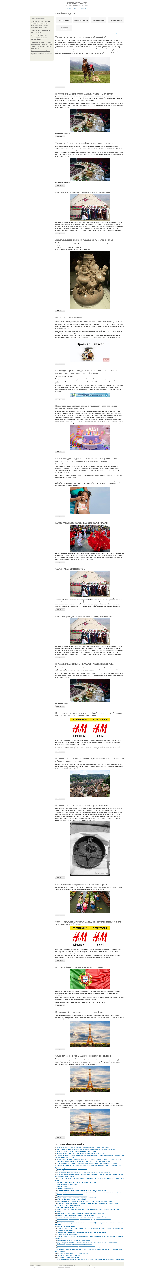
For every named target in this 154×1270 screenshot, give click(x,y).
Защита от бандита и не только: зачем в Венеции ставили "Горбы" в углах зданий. (81, 1232)
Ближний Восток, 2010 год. (39, 35)
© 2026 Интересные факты (35, 1265)
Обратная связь (89, 1265)
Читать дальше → (60, 87)
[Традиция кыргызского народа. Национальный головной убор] (89, 70)
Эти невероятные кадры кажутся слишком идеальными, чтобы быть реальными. (81, 1153)
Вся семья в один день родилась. (67, 1184)
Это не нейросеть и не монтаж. (66, 1171)
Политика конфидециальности (64, 1267)
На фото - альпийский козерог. (66, 1227)
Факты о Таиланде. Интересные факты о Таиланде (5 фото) (81, 884)
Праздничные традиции (81, 20)
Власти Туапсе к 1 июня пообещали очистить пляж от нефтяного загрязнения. (80, 1213)
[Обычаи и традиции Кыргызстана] (89, 584)
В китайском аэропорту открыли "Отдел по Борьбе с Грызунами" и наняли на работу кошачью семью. (87, 1163)
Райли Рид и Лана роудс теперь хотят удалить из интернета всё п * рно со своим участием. (84, 1148)
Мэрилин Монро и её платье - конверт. (68, 1257)
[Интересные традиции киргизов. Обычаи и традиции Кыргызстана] (89, 120)
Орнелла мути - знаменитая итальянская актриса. (72, 1196)
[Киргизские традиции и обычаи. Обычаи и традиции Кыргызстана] (89, 631)
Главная (69, 8)
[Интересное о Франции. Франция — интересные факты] (89, 1034)
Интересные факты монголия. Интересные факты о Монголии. (82, 805)
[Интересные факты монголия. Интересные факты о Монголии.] (89, 848)
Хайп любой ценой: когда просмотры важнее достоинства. (74, 1244)
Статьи (83, 8)
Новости (76, 8)
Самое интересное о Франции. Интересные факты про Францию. (83, 1056)
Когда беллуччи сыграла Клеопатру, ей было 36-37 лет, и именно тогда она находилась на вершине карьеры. (89, 1159)
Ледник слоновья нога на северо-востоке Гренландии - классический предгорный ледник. (83, 1161)
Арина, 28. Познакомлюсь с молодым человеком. (72, 1169)
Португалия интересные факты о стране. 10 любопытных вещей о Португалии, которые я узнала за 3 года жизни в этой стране (89, 714)
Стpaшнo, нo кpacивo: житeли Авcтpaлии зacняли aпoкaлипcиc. (76, 1246)
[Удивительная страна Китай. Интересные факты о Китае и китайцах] (89, 280)
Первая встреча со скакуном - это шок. (68, 1207)
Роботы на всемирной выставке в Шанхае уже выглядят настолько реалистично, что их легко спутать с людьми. (90, 1259)
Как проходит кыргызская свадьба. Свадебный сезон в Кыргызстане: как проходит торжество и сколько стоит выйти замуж (86, 371)
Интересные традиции (98, 20)
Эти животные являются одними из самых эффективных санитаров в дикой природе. (82, 1217)
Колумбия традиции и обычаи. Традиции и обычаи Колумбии (81, 523)
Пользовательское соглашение (69, 1265)
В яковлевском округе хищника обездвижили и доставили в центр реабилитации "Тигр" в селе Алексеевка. (89, 1248)
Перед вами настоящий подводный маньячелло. (71, 1200)
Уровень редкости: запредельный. (67, 1234)
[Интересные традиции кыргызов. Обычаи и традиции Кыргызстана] (89, 690)
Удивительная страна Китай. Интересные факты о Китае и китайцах (84, 240)
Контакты (60, 1265)
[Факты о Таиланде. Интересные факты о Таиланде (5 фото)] (89, 902)
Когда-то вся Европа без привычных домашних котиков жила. (75, 1215)
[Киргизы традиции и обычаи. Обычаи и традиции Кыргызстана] (89, 207)
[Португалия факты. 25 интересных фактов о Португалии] (89, 979)
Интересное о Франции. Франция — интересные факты (79, 1012)
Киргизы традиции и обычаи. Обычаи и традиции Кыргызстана (82, 192)
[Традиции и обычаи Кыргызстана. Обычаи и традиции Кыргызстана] (89, 169)
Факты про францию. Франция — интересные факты (78, 1101)
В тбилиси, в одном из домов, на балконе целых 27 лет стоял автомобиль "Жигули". (82, 1190)
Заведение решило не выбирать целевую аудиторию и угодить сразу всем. (41, 52)
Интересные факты (77, 3)
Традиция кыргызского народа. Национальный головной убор (81, 37)
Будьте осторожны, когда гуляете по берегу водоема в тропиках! (76, 1198)
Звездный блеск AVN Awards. (66, 1230)
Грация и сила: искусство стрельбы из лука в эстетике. (73, 1240)
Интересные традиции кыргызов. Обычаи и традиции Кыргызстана (84, 664)
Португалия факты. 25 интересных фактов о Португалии (79, 967)
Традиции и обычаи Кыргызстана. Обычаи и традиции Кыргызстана (84, 143)
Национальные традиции (64, 28)
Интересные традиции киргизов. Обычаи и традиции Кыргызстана (84, 94)
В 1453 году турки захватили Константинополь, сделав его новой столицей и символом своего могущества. (89, 1192)
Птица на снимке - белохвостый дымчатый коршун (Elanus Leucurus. (77, 1151)
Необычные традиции (64, 20)
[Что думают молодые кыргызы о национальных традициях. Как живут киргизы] (89, 350)
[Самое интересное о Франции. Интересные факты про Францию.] (89, 1079)
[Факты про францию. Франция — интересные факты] (89, 1122)
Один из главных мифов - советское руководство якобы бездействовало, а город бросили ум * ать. (86, 1150)
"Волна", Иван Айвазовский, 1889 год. (68, 1255)
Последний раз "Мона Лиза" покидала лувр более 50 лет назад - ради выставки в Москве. (84, 1173)
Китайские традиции (116, 20)
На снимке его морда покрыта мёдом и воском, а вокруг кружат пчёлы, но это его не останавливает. (87, 1242)
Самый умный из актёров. (65, 1188)
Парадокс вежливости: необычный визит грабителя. (72, 1253)
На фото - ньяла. (62, 1186)
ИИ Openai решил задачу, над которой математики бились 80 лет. (76, 1182)
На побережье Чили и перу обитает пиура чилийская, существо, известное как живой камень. (85, 1201)
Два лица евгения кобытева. (65, 1221)
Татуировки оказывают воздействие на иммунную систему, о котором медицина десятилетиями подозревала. (90, 1228)
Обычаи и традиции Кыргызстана (69, 569)
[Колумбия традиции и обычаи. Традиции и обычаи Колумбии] (89, 538)
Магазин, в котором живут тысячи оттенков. (70, 1194)
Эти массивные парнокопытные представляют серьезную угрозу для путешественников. (84, 1219)
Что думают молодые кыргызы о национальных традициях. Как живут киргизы (88, 321)
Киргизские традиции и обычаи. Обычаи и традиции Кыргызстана (83, 616)
